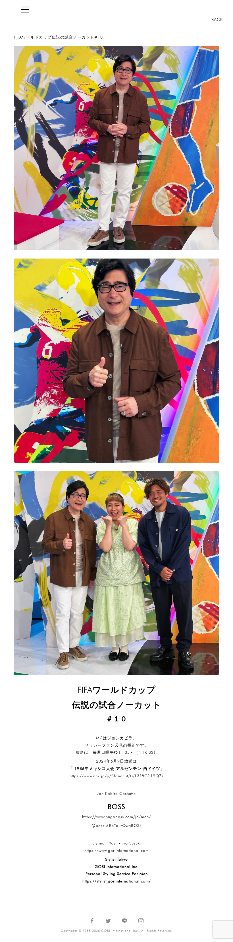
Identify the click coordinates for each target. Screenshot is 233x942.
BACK (217, 19)
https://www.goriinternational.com (116, 850)
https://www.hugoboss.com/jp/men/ (116, 816)
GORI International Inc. (194, 9)
